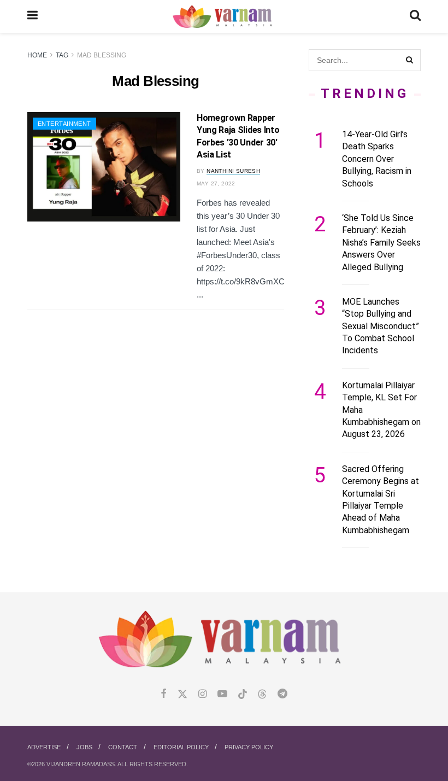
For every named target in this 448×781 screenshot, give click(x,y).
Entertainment (64, 123)
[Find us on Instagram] (202, 694)
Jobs (84, 747)
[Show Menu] (32, 16)
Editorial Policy (181, 747)
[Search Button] (415, 16)
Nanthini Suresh (233, 171)
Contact (122, 747)
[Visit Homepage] (224, 17)
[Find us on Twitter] (182, 694)
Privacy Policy (249, 747)
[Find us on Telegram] (282, 694)
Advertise (44, 747)
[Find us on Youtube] (222, 694)
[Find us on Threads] (262, 694)
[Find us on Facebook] (164, 694)
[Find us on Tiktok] (242, 694)
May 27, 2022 (216, 183)
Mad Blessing (101, 55)
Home (37, 55)
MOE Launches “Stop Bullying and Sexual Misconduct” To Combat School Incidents (380, 326)
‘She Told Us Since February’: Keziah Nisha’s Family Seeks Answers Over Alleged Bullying (381, 242)
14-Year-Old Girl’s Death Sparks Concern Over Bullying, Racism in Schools (376, 159)
